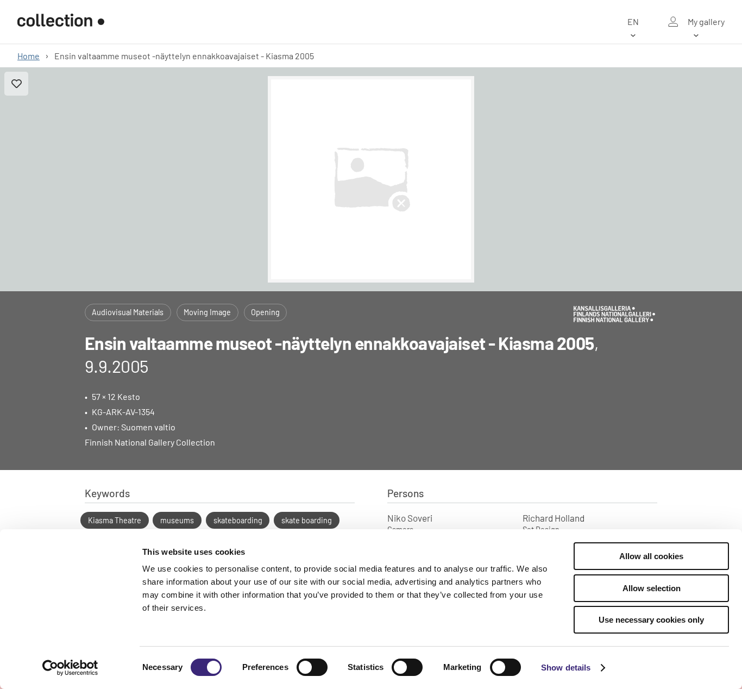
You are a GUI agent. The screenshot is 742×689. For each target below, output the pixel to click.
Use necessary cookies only (651, 619)
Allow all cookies (651, 556)
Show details (565, 667)
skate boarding (306, 520)
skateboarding (237, 520)
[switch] (312, 667)
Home (28, 56)
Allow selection (651, 588)
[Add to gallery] (16, 84)
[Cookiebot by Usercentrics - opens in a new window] (70, 668)
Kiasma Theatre (114, 520)
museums (177, 520)
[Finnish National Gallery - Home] (61, 22)
